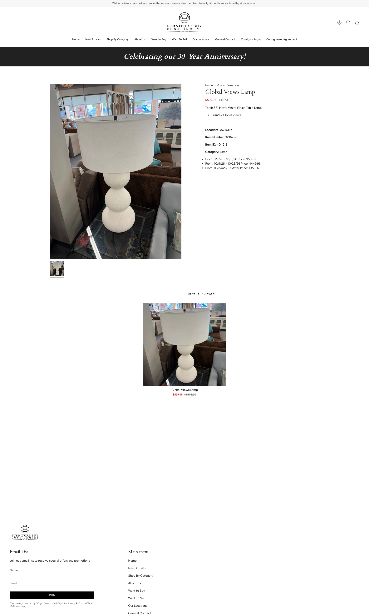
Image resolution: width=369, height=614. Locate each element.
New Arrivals (136, 568)
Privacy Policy (74, 603)
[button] (348, 22)
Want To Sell (136, 598)
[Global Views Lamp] (184, 344)
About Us (134, 583)
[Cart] (357, 22)
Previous (50, 171)
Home (209, 85)
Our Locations (137, 605)
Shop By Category (140, 575)
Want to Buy (136, 590)
